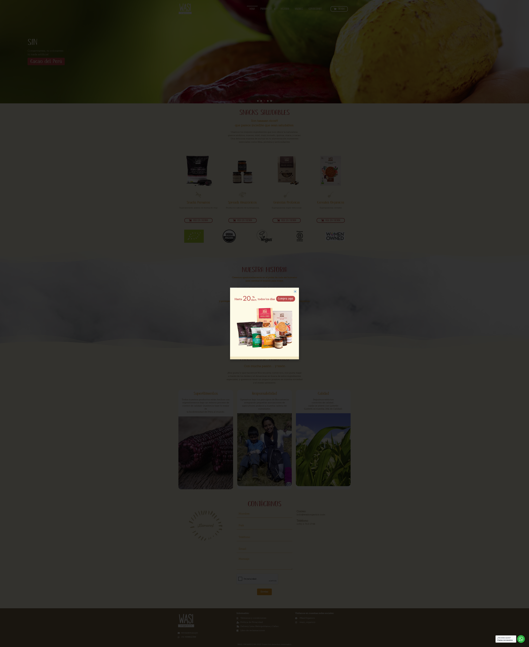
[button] (295, 291)
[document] (264, 323)
